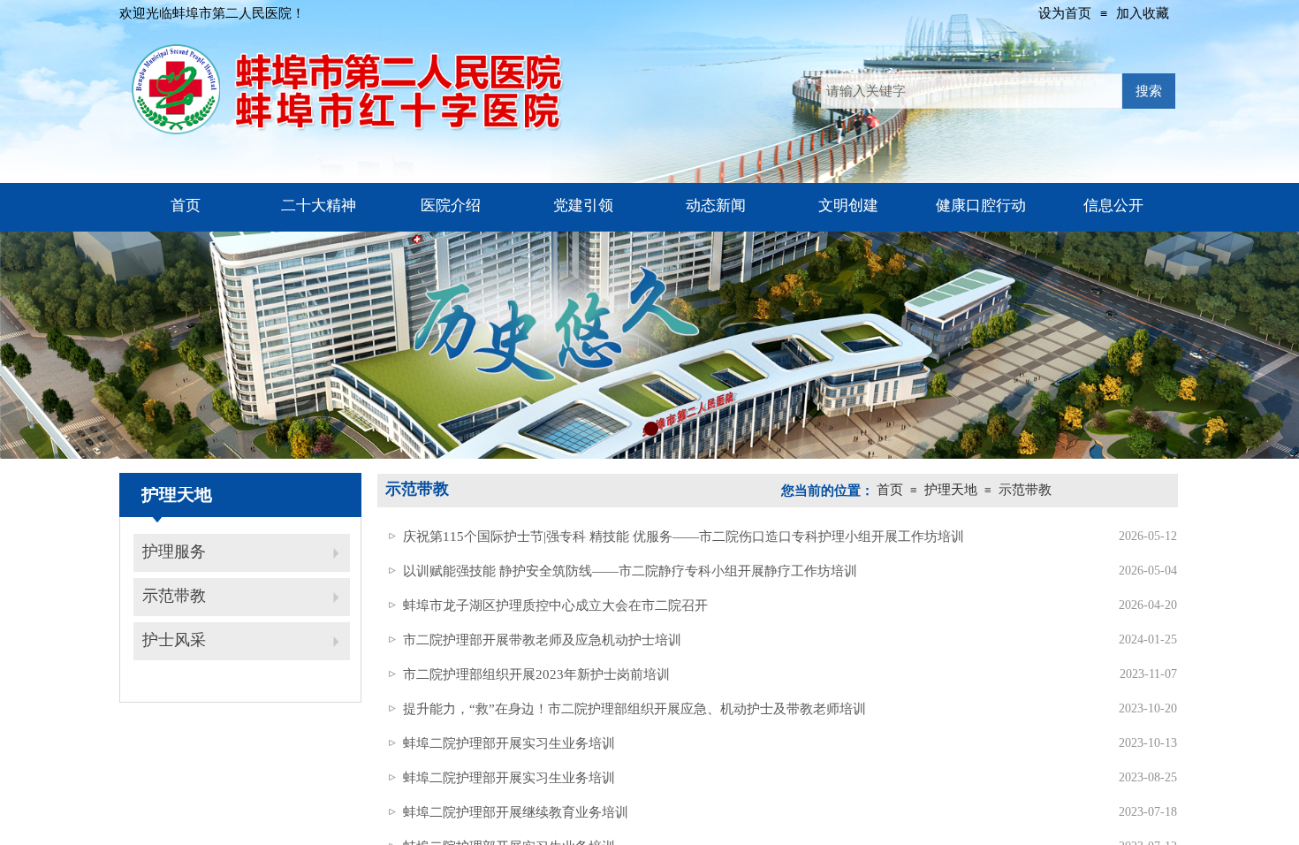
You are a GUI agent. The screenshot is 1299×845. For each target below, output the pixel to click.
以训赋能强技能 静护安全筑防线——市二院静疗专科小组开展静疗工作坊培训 (630, 571)
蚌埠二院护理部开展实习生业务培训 (509, 743)
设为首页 (1064, 13)
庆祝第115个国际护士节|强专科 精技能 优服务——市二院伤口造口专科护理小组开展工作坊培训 (683, 536)
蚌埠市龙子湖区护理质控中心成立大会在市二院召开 (555, 605)
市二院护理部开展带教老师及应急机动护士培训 (542, 640)
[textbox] (971, 91)
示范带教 (174, 596)
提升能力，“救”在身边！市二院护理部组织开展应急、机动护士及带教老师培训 (634, 709)
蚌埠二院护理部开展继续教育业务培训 (515, 812)
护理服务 (174, 551)
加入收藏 (1142, 13)
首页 (890, 490)
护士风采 (174, 640)
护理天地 (950, 490)
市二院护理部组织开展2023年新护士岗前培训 (536, 674)
